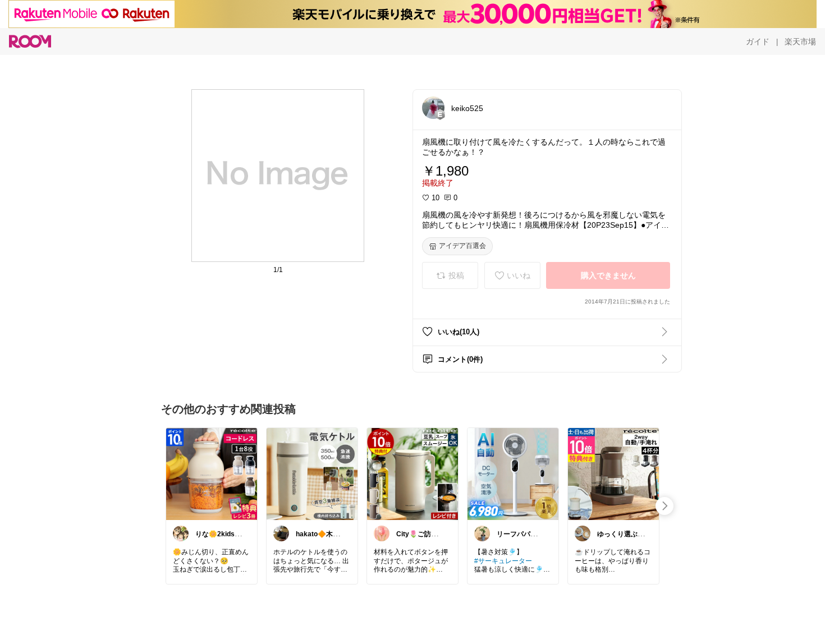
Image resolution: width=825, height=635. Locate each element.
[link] (211, 473)
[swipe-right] (664, 506)
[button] (433, 107)
